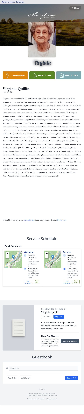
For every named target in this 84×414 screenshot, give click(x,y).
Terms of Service (48, 395)
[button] (13, 257)
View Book (46, 317)
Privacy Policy (36, 395)
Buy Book (58, 317)
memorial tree (29, 219)
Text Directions (28, 282)
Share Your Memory (69, 341)
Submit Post (71, 378)
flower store (61, 219)
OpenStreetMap (44, 399)
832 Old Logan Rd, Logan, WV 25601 (33, 275)
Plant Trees (36, 282)
